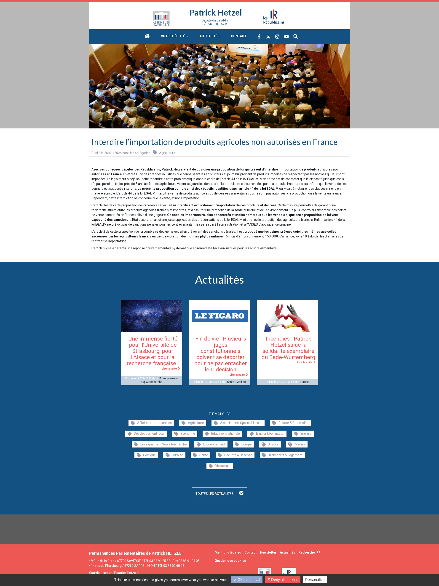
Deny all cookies (284, 580)
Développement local (149, 433)
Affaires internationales (154, 423)
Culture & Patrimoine (293, 423)
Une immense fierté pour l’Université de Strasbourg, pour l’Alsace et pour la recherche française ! (153, 351)
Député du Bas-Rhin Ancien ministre (216, 22)
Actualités (210, 36)
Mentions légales (228, 552)
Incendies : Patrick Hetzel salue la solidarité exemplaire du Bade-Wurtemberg (288, 348)
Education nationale (225, 433)
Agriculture (166, 153)
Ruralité (177, 455)
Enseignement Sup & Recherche (159, 380)
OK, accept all (248, 580)
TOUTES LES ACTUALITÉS (214, 493)
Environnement (214, 444)
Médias (241, 382)
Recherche (307, 552)
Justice (273, 444)
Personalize (315, 580)
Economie (188, 433)
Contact (238, 36)
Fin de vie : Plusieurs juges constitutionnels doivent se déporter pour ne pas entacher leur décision (220, 354)
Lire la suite (170, 368)
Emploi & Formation (270, 433)
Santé (230, 382)
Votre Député (173, 36)
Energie (305, 433)
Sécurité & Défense (238, 455)
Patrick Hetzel (215, 12)
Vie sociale (222, 466)
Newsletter (268, 552)
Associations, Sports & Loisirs (241, 423)
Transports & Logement (285, 455)
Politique (149, 455)
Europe (304, 382)
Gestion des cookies (230, 560)
